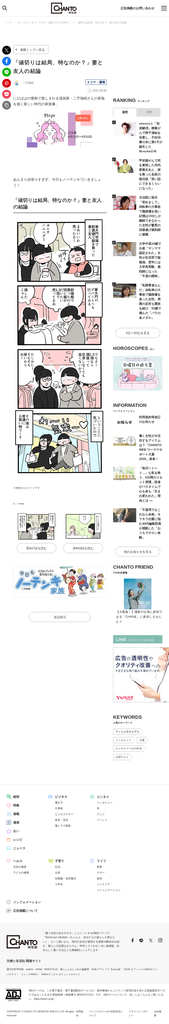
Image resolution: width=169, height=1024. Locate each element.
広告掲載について (25, 910)
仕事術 (59, 808)
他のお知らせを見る (138, 551)
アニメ (101, 814)
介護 (142, 740)
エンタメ (103, 796)
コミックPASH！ (30, 974)
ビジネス (61, 796)
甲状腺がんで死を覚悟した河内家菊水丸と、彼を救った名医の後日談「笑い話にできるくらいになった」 (150, 174)
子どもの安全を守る (127, 731)
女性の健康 (19, 866)
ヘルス (17, 861)
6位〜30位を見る (138, 333)
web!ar (29, 969)
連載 (16, 814)
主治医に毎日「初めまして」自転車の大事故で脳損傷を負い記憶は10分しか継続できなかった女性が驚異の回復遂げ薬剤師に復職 (150, 216)
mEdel (38, 969)
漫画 (16, 822)
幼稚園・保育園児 (65, 878)
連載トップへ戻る (32, 49)
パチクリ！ (13, 974)
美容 (99, 878)
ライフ (101, 861)
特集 (16, 805)
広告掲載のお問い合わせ (137, 8)
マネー (101, 872)
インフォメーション (27, 902)
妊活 (57, 866)
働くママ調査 (63, 825)
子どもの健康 (21, 872)
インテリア (103, 884)
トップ (8, 22)
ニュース (19, 848)
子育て (59, 861)
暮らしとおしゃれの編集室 (74, 969)
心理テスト (122, 757)
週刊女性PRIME (15, 969)
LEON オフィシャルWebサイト (141, 969)
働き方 (59, 802)
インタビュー (123, 740)
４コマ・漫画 (96, 82)
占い (16, 831)
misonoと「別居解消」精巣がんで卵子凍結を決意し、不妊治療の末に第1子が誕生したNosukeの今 (150, 137)
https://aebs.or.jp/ (44, 998)
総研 (16, 796)
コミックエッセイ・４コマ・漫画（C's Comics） (43, 22)
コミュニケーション (109, 890)
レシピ (17, 839)
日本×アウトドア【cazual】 (106, 969)
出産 (57, 872)
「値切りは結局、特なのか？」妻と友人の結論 (101, 22)
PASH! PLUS (51, 969)
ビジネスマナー (64, 814)
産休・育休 (61, 820)
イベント (102, 820)
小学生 (59, 884)
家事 (99, 866)
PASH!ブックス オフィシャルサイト (60, 974)
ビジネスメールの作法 (129, 748)
